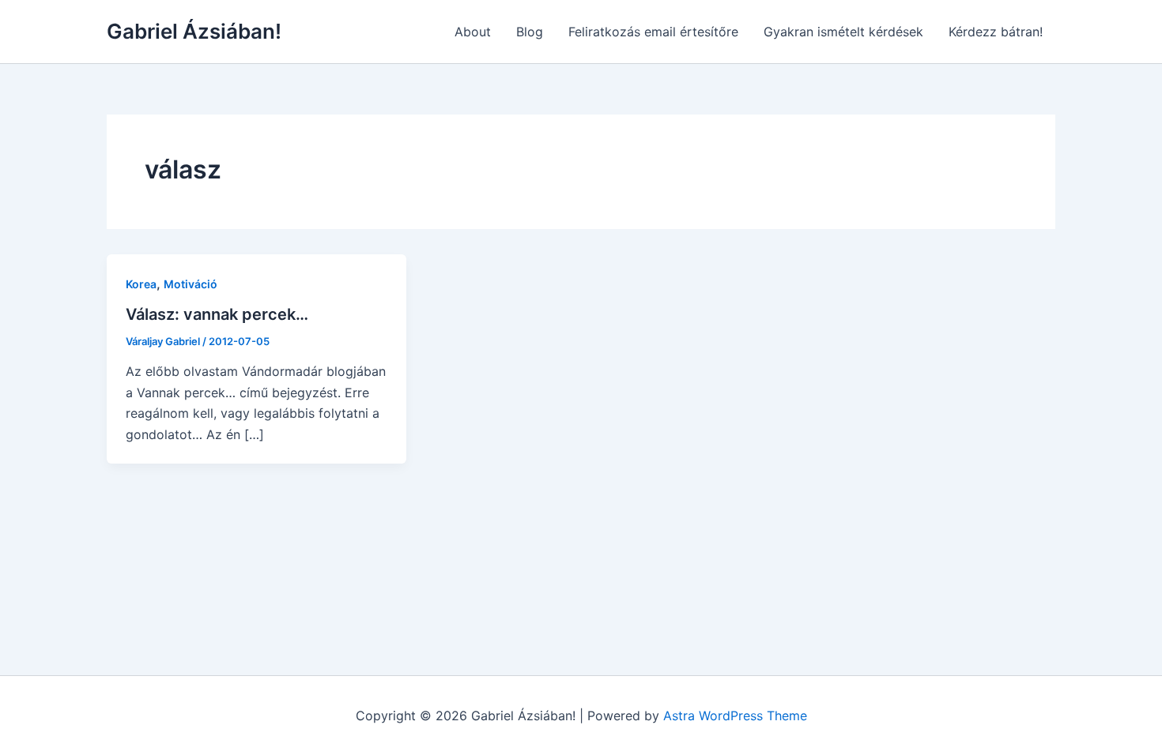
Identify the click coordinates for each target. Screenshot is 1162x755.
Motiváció (190, 284)
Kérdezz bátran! (996, 31)
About (473, 31)
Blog (529, 31)
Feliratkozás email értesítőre (653, 31)
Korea (141, 284)
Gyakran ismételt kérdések (843, 31)
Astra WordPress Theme (735, 715)
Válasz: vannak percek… (217, 314)
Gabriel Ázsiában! (194, 31)
